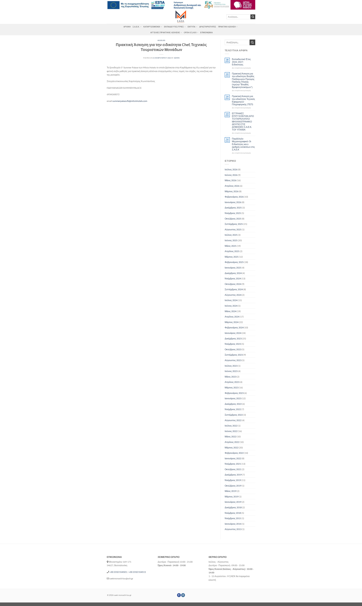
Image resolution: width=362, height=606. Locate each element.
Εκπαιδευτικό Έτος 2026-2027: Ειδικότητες (241, 62)
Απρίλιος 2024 (232, 316)
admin (177, 58)
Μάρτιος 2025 (231, 256)
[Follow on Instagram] (183, 595)
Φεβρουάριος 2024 (234, 327)
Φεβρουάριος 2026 (234, 196)
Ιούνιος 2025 (231, 240)
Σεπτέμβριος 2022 (234, 414)
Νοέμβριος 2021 (233, 463)
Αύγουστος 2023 (233, 360)
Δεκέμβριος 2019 (233, 474)
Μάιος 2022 (230, 436)
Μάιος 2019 (230, 491)
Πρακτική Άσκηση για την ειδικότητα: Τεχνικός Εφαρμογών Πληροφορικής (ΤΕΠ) (243, 100)
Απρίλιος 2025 (232, 251)
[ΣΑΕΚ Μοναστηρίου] (181, 17)
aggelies (161, 40)
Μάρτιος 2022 (231, 447)
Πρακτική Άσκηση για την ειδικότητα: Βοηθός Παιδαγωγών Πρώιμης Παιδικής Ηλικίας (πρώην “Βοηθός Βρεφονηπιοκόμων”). (243, 80)
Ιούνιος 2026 (231, 175)
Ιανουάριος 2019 (233, 502)
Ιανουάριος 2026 (233, 202)
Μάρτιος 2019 (231, 496)
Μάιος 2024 (230, 311)
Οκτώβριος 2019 (233, 485)
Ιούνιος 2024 (231, 305)
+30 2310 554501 (118, 572)
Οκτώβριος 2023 (233, 349)
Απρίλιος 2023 (232, 382)
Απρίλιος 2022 (232, 442)
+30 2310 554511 (137, 572)
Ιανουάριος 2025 (233, 267)
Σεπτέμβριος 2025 (234, 224)
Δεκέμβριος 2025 (233, 207)
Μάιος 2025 (230, 245)
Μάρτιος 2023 (231, 387)
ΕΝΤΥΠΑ (191, 27)
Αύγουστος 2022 (233, 420)
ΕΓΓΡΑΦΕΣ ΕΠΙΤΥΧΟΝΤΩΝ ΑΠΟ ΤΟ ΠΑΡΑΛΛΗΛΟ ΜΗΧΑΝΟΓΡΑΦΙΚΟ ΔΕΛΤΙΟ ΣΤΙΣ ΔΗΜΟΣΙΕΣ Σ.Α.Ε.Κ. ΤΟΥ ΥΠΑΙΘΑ (243, 121)
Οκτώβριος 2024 (233, 284)
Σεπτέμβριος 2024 (234, 289)
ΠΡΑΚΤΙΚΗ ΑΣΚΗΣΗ (227, 27)
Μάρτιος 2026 (231, 191)
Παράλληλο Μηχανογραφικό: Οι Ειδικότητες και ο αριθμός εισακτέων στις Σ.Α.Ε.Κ (243, 144)
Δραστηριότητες (207, 27)
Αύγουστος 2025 (233, 229)
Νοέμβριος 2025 (233, 213)
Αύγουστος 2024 (233, 294)
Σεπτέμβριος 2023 (234, 354)
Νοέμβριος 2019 (233, 480)
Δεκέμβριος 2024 (233, 273)
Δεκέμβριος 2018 (233, 507)
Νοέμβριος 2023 (233, 343)
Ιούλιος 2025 (231, 234)
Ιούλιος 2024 (231, 300)
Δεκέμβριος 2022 (233, 403)
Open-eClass (190, 32)
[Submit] (252, 16)
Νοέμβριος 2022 (233, 409)
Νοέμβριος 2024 (233, 278)
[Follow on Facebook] (179, 595)
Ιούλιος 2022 (231, 425)
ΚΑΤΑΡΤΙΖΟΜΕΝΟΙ (151, 27)
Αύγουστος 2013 (233, 529)
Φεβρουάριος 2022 (234, 452)
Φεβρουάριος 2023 (234, 393)
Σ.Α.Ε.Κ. (136, 27)
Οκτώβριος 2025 (233, 218)
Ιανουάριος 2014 (233, 523)
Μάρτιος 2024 (231, 322)
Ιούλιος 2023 (231, 365)
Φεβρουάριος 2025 (234, 262)
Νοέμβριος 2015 (233, 518)
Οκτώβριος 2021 (233, 469)
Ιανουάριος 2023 (233, 398)
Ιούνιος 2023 (231, 371)
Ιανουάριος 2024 (233, 333)
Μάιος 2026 (230, 180)
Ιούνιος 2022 (231, 431)
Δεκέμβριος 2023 (233, 338)
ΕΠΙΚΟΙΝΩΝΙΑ (206, 32)
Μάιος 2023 (230, 376)
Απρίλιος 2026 (232, 185)
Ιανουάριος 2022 (233, 458)
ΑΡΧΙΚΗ (127, 27)
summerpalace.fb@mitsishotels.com (129, 101)
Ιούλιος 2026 (231, 169)
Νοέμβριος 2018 (233, 513)
